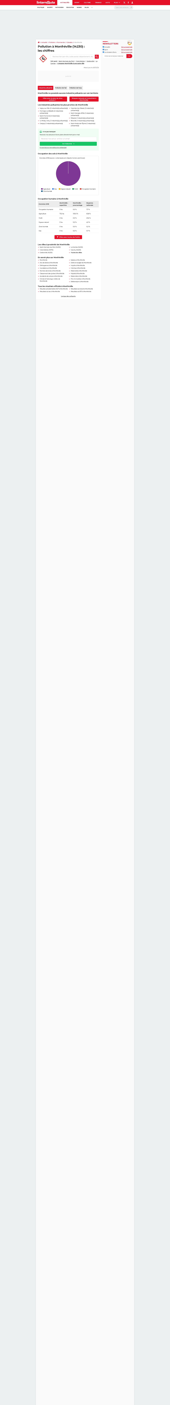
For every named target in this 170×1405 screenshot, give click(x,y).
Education (70, 7)
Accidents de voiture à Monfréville (51, 276)
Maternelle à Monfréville (79, 271)
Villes (87, 7)
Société (49, 7)
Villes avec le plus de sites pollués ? (52, 99)
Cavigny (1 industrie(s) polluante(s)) (51, 123)
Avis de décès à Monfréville (49, 263)
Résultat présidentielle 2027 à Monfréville (54, 289)
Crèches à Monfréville (78, 268)
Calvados (70, 42)
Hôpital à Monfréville (78, 273)
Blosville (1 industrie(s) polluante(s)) (82, 121)
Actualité (44, 42)
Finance (98, 2)
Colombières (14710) (46, 250)
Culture (87, 2)
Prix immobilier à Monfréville (80, 279)
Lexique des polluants (68, 296)
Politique (40, 7)
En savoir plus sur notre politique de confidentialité (53, 147)
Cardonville (90, 61)
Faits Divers (59, 7)
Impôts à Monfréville (78, 265)
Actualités (64, 2)
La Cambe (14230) (77, 247)
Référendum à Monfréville (79, 281)
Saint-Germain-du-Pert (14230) (50, 247)
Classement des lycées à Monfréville (52, 273)
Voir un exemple (126, 47)
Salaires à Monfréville (78, 260)
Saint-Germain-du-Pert (66, 61)
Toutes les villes (76, 252)
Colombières (80, 61)
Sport (76, 2)
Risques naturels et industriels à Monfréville (84, 99)
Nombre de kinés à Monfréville (50, 271)
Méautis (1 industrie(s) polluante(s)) (82, 118)
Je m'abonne (67, 144)
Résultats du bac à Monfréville (50, 291)
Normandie (61, 42)
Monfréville (43, 260)
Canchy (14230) (76, 250)
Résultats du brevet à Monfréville (82, 289)
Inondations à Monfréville (48, 268)
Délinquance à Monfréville (48, 265)
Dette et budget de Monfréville (81, 263)
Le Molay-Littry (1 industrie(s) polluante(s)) (54, 121)
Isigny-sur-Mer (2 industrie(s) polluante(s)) (54, 108)
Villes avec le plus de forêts (69, 237)
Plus (116, 2)
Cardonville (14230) (46, 252)
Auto (108, 2)
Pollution (52, 42)
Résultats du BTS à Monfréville (81, 291)
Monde (79, 7)
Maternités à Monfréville (79, 276)
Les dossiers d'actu (110, 52)
